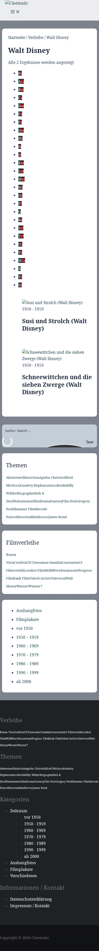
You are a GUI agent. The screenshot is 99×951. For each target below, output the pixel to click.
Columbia (54, 562)
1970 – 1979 (27, 655)
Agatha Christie (51, 477)
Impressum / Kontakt (30, 906)
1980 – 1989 (27, 663)
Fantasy (56, 501)
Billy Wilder (32, 775)
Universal (58, 578)
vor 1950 (24, 628)
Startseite (16, 37)
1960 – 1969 (27, 646)
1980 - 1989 (35, 843)
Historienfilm (26, 517)
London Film (34, 570)
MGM (48, 570)
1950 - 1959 (35, 824)
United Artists (40, 578)
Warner (22, 586)
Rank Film (21, 578)
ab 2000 (23, 681)
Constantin (70, 562)
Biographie (25, 493)
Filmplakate (27, 619)
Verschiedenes (23, 875)
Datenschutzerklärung (31, 899)
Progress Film (39, 738)
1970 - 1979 (35, 837)
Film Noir (69, 501)
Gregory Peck (64, 781)
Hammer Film (24, 509)
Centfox (20, 562)
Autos (52, 485)
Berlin (62, 485)
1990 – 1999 (27, 672)
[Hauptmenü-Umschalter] (15, 12)
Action (34, 477)
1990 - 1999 (35, 850)
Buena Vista (7, 732)
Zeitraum (18, 811)
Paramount (69, 570)
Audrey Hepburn (35, 485)
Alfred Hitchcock (54, 768)
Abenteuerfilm (17, 477)
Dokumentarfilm (27, 501)
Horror (42, 517)
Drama (45, 501)
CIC (29, 562)
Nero (57, 570)
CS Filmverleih (73, 732)
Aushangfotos (29, 610)
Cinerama (39, 562)
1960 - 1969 (35, 830)
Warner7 (35, 586)
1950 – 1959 (27, 637)
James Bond (57, 517)
